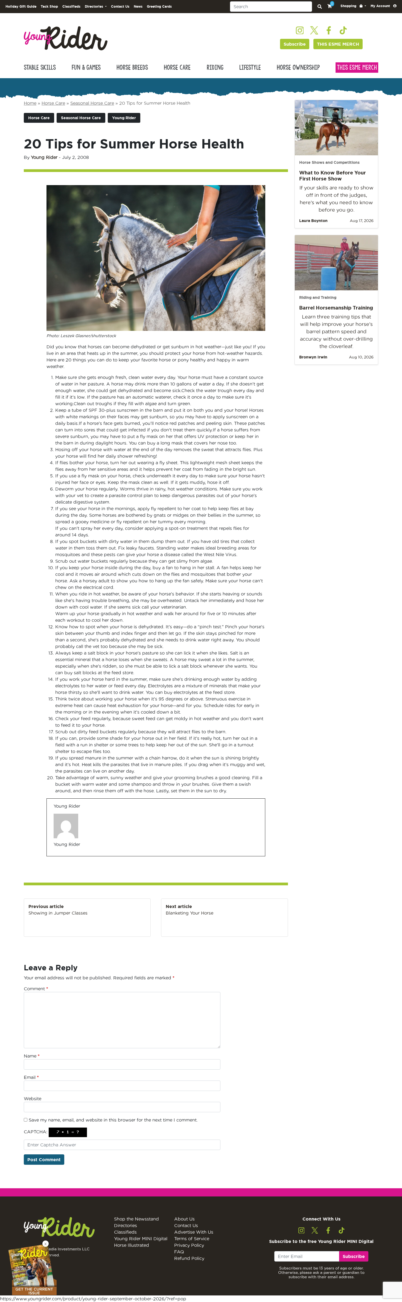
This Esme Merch (357, 67)
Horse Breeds (132, 67)
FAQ (179, 1251)
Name (32, 1055)
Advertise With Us (193, 1232)
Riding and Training (317, 297)
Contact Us (120, 6)
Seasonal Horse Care (92, 103)
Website (32, 1098)
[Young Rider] (65, 37)
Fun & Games (86, 67)
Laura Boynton (313, 220)
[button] (353, 6)
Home (30, 103)
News (138, 6)
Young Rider (124, 118)
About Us (184, 1218)
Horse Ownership (298, 67)
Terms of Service (191, 1238)
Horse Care (177, 67)
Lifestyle (250, 67)
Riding (215, 67)
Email (31, 1077)
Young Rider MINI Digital (140, 1238)
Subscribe (295, 44)
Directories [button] (94, 6)
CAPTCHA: (35, 1131)
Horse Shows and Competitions (329, 162)
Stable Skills (40, 67)
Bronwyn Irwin (313, 357)
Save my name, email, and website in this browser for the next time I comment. (113, 1119)
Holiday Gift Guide (20, 6)
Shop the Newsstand (136, 1218)
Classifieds (71, 6)
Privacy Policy (189, 1245)
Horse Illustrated (131, 1245)
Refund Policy (189, 1258)
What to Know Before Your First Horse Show (332, 175)
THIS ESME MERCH (338, 44)
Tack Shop (49, 6)
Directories (125, 1225)
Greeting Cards (159, 6)
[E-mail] (57, 856)
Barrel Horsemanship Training (336, 307)
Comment (36, 988)
